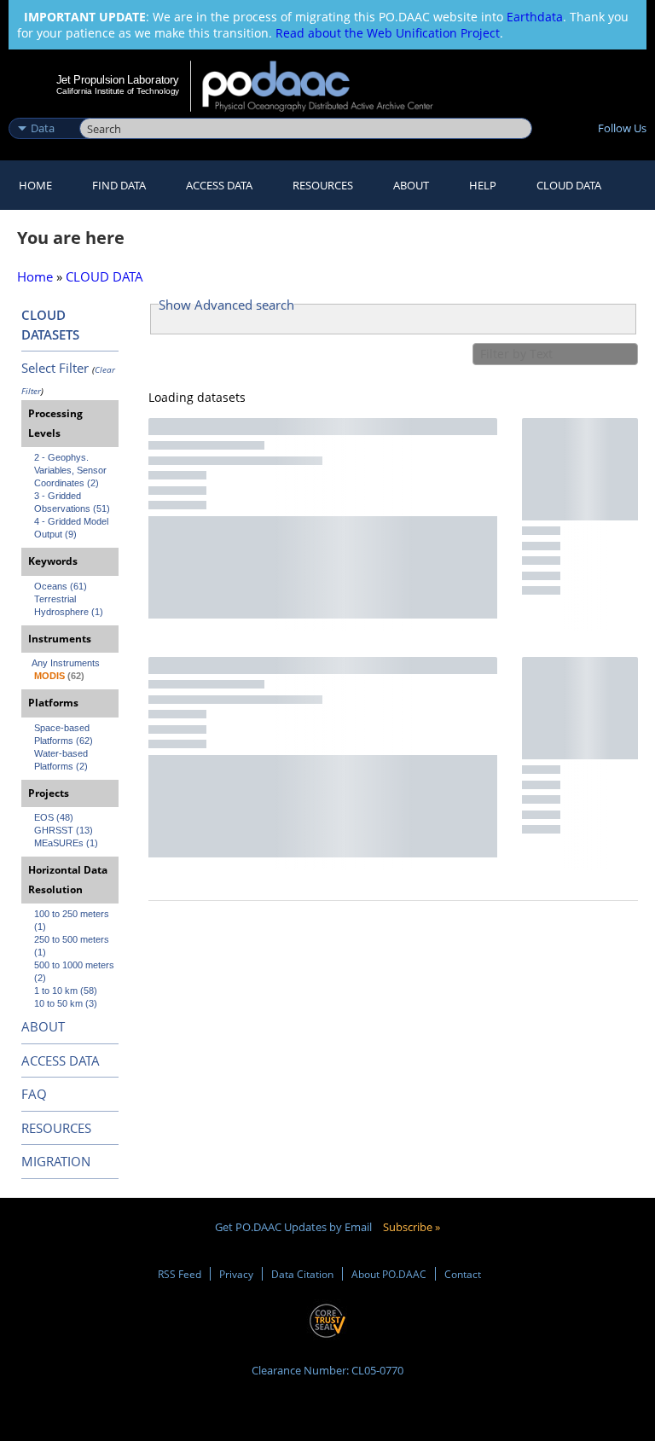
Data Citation (302, 1274)
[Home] (328, 86)
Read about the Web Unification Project (387, 33)
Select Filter (55, 367)
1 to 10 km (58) (65, 990)
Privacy (236, 1274)
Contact (462, 1274)
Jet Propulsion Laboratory (117, 79)
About (411, 185)
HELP (482, 185)
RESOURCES (323, 185)
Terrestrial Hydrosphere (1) (68, 605)
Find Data (119, 185)
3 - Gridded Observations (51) (72, 502)
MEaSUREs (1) (66, 843)
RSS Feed (179, 1274)
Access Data (219, 185)
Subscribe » (411, 1227)
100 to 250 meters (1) (73, 920)
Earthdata (535, 17)
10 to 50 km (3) (65, 1003)
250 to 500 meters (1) (73, 945)
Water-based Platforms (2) (62, 759)
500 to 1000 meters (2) (75, 971)
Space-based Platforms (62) (63, 734)
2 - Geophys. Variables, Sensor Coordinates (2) (71, 470)
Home (35, 185)
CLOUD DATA (568, 185)
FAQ (34, 1093)
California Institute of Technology (117, 91)
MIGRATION (55, 1161)
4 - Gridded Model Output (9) (72, 527)
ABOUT (43, 1026)
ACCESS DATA (60, 1060)
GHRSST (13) (63, 830)
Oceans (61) (60, 586)
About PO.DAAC (388, 1274)
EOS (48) (53, 817)
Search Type (42, 110)
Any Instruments (66, 663)
